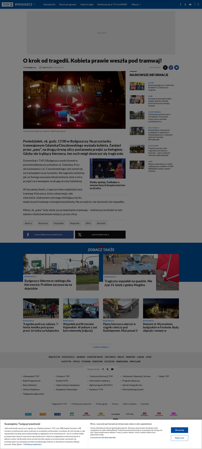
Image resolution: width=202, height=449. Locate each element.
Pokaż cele (179, 438)
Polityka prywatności (32, 444)
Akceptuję (179, 430)
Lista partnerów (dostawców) (102, 437)
